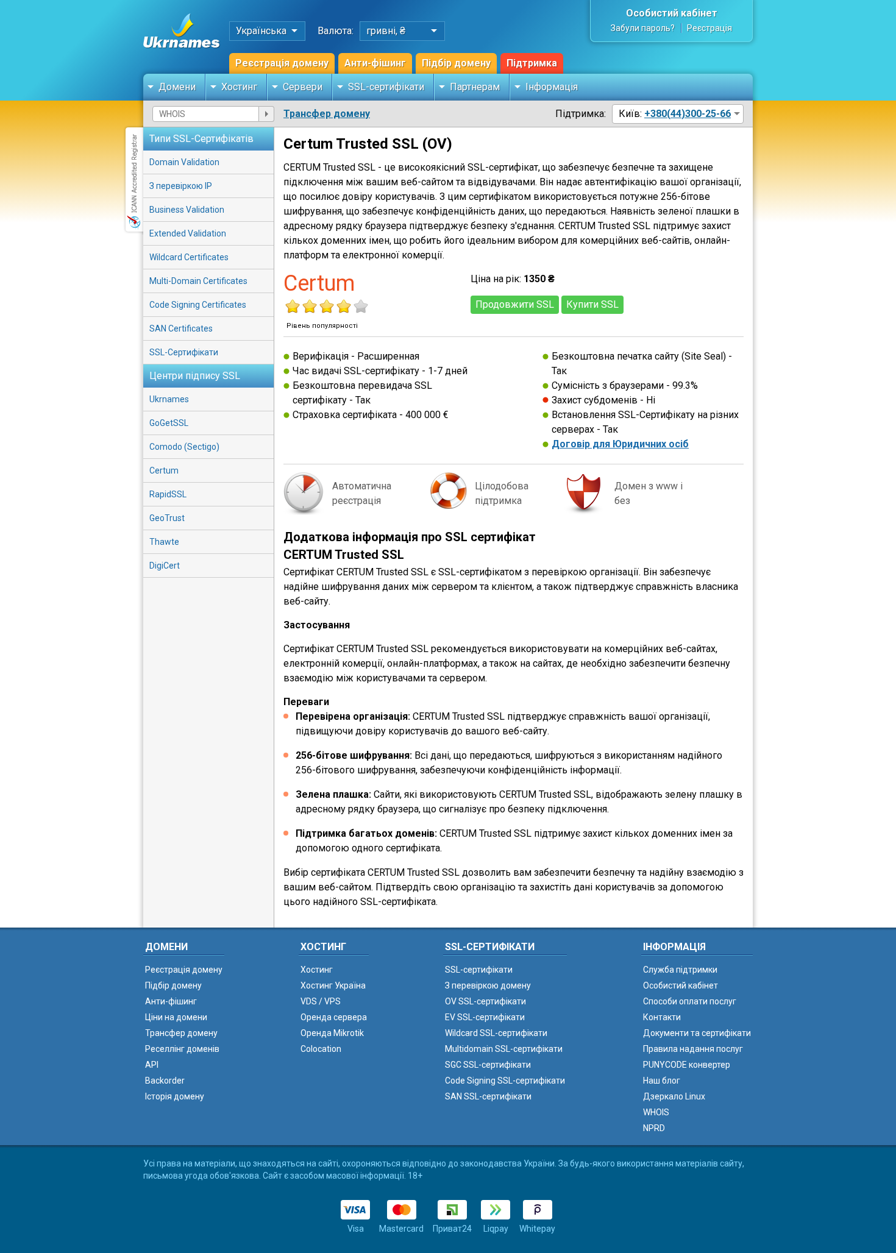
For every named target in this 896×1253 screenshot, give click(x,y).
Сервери (302, 87)
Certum (164, 470)
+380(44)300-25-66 (687, 113)
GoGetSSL (168, 423)
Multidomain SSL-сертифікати (504, 1049)
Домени (177, 87)
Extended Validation (187, 233)
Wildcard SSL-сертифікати (496, 1033)
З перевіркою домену (488, 985)
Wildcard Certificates (189, 257)
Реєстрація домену (282, 63)
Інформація (551, 87)
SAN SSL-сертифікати (488, 1096)
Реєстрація (709, 28)
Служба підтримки (680, 969)
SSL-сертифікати (386, 87)
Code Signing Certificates (197, 305)
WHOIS (656, 1112)
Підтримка (532, 63)
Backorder (165, 1080)
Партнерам (475, 87)
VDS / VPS (320, 1001)
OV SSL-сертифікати (485, 1001)
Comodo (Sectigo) (184, 447)
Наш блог (661, 1080)
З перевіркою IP (180, 186)
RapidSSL (168, 494)
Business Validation (186, 210)
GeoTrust (167, 518)
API (151, 1065)
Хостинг (239, 87)
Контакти (662, 1017)
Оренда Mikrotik (332, 1033)
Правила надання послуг (693, 1049)
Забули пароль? (643, 28)
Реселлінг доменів (182, 1049)
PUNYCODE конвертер (686, 1065)
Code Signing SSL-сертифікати (505, 1080)
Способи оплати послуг (689, 1001)
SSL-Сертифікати (183, 352)
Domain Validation (184, 162)
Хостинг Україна (333, 985)
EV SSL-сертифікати (485, 1017)
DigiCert (164, 565)
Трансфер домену (326, 113)
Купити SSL (592, 304)
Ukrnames (169, 399)
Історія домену (174, 1096)
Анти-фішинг (375, 63)
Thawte (164, 542)
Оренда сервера (333, 1017)
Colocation (320, 1049)
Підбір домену (456, 63)
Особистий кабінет (671, 13)
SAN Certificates (181, 328)
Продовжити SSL (514, 304)
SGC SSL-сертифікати (488, 1065)
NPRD (654, 1128)
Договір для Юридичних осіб (620, 444)
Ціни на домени (176, 1017)
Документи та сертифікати (697, 1033)
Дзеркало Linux (674, 1096)
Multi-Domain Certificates (198, 281)
